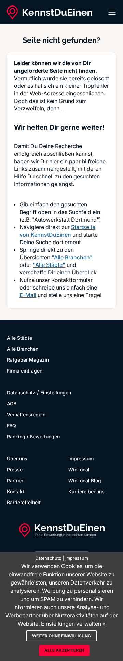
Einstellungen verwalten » (73, 623)
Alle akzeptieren (64, 650)
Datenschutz (21, 393)
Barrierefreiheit (24, 502)
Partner (15, 480)
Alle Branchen (22, 349)
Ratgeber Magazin (28, 360)
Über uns (17, 458)
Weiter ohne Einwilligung (61, 635)
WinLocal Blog (84, 480)
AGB (11, 403)
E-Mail (27, 295)
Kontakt (15, 491)
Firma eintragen (24, 371)
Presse (15, 469)
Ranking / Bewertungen (33, 436)
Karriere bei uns (86, 491)
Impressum (81, 458)
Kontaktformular (72, 279)
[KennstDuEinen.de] (49, 12)
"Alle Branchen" (72, 257)
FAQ (11, 425)
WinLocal (79, 469)
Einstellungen (55, 393)
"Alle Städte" (49, 264)
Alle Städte (19, 338)
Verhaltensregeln (26, 414)
